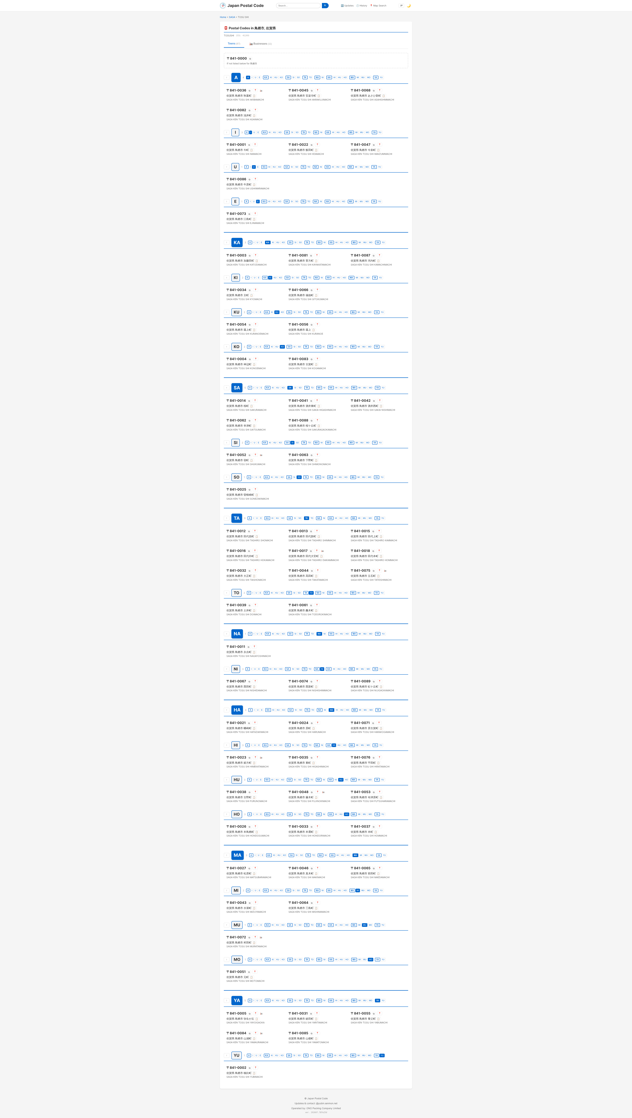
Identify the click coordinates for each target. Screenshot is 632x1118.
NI (323, 77)
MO (368, 77)
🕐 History (361, 5)
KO (281, 77)
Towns (234, 43)
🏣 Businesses (261, 43)
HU (339, 77)
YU (381, 77)
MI (358, 77)
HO (345, 77)
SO (298, 77)
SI (293, 77)
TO (310, 77)
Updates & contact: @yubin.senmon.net (316, 1103)
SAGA (232, 17)
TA (305, 77)
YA (375, 77)
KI (271, 77)
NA (317, 77)
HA (329, 77)
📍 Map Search (378, 5)
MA (352, 77)
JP (401, 5)
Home (223, 17)
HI (334, 77)
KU (276, 77)
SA (288, 77)
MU (363, 77)
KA (265, 77)
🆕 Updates (347, 5)
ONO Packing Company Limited (323, 1108)
